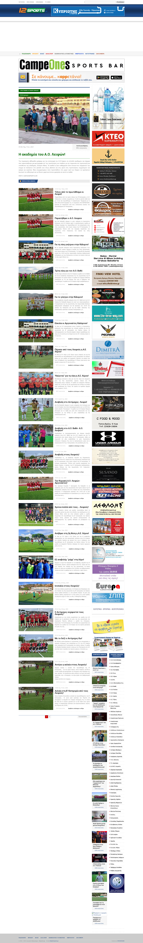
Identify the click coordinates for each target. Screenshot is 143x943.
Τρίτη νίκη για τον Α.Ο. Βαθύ (68, 270)
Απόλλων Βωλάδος (116, 733)
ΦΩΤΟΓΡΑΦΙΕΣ (89, 54)
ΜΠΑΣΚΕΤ (35, 54)
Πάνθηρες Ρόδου (115, 851)
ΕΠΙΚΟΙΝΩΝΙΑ (39, 2)
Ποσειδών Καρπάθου (116, 861)
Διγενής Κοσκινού (115, 779)
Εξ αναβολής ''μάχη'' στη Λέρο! (69, 559)
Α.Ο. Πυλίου (113, 689)
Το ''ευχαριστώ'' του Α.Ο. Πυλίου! (99, 723)
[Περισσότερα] (36, 190)
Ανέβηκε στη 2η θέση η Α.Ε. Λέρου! (72, 533)
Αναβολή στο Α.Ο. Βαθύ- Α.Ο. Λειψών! (69, 429)
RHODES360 (121, 941)
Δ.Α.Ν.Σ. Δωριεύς (115, 766)
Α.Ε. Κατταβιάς (114, 670)
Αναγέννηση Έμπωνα (116, 718)
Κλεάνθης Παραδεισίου (117, 821)
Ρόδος (112, 864)
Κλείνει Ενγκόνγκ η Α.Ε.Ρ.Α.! (99, 669)
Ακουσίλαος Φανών (116, 715)
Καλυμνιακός (114, 818)
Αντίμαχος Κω (114, 727)
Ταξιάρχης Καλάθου (116, 867)
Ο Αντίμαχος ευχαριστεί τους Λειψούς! (69, 613)
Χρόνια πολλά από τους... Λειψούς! (72, 507)
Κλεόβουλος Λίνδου (116, 824)
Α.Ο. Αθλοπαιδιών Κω (116, 683)
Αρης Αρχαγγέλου (115, 743)
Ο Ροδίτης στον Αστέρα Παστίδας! (99, 744)
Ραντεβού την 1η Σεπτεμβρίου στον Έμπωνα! (99, 904)
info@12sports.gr (54, 941)
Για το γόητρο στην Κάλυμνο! (69, 297)
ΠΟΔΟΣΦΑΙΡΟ (26, 54)
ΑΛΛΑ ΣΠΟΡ (49, 54)
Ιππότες (112, 814)
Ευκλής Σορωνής (115, 796)
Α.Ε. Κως (113, 673)
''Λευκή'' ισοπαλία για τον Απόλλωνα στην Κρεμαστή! (99, 705)
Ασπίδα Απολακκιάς (116, 746)
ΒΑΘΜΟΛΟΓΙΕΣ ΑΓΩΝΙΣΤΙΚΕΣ (57, 937)
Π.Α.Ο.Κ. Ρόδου (115, 847)
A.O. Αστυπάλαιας (115, 660)
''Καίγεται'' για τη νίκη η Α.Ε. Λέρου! (72, 376)
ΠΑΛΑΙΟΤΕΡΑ (84, 717)
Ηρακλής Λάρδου (115, 799)
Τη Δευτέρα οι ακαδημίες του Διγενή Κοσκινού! (98, 765)
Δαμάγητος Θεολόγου (116, 773)
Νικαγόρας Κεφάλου (116, 828)
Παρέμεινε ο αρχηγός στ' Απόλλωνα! (97, 919)
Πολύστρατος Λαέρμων (117, 857)
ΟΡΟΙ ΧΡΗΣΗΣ (30, 2)
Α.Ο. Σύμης (113, 693)
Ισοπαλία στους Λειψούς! (67, 586)
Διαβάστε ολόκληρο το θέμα (75, 209)
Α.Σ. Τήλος (113, 699)
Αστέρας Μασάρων (116, 750)
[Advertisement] (71, 35)
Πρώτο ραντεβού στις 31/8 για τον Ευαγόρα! (98, 885)
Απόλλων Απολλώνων (117, 730)
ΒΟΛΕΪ (42, 54)
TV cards (47, 2)
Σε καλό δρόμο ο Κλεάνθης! (98, 804)
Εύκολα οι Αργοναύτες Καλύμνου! (71, 323)
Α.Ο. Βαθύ (113, 686)
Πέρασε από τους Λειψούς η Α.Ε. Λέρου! (70, 350)
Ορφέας (112, 841)
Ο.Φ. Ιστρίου (114, 834)
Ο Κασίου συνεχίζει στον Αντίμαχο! (99, 686)
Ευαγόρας (113, 793)
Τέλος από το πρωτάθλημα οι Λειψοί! (69, 193)
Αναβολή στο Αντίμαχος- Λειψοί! (71, 402)
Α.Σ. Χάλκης (113, 703)
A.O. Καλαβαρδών (115, 663)
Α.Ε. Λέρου (113, 676)
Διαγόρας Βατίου (115, 776)
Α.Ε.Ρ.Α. (112, 680)
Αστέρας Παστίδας (115, 753)
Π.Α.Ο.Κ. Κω (114, 844)
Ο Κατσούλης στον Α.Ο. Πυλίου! (99, 865)
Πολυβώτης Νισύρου (116, 854)
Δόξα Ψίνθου (114, 786)
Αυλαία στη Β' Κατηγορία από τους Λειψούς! (71, 692)
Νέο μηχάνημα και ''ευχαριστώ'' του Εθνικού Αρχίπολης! (99, 783)
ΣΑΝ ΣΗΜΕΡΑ (100, 54)
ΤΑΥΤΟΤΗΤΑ (22, 2)
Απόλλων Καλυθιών (116, 737)
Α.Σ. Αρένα (113, 696)
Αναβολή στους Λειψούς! (67, 454)
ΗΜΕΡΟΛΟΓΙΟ (79, 54)
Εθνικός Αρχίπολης (116, 789)
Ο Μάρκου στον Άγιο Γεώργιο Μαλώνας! (98, 846)
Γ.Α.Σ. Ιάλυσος (114, 760)
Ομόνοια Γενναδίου (116, 837)
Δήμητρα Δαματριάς (116, 769)
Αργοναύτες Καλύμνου (117, 740)
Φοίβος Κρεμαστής (115, 870)
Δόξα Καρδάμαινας (115, 783)
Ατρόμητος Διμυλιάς (116, 756)
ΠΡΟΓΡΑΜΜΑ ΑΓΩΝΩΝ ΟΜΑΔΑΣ (29, 90)
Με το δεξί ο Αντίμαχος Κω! (68, 638)
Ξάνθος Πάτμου (114, 831)
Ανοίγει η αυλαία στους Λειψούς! (71, 664)
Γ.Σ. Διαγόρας (114, 763)
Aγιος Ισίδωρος (114, 666)
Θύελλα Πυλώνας (115, 811)
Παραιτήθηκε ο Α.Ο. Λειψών (68, 218)
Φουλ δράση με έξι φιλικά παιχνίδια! (99, 824)
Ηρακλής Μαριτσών (116, 802)
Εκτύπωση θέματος (81, 146)
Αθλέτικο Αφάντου (115, 711)
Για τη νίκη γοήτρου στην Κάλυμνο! (72, 244)
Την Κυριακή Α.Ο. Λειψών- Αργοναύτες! (67, 482)
